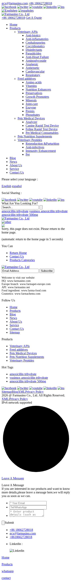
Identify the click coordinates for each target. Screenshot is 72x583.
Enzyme (31, 107)
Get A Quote (34, 17)
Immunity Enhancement (41, 151)
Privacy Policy (34, 391)
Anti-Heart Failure (37, 57)
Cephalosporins (35, 42)
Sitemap (15, 332)
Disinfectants (34, 50)
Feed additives (27, 78)
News (13, 161)
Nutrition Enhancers (38, 89)
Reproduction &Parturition (42, 143)
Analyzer (31, 122)
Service (14, 169)
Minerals (31, 100)
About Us (16, 165)
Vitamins (31, 86)
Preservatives (34, 93)
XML (21, 391)
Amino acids (34, 82)
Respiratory (33, 75)
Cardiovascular (35, 71)
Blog (13, 158)
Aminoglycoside (36, 60)
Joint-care (32, 104)
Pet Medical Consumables (42, 132)
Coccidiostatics (35, 46)
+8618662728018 (21, 537)
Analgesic (32, 64)
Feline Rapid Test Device (42, 129)
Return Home (18, 253)
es (32, 10)
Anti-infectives (35, 147)
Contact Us (17, 172)
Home (13, 24)
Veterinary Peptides (30, 140)
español (17, 186)
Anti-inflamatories (37, 39)
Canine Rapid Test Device (42, 125)
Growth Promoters (37, 96)
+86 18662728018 (40, 3)
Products (15, 28)
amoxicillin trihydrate (15, 211)
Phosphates (33, 114)
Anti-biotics (33, 35)
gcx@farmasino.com (15, 3)
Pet (28, 154)
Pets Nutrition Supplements (35, 136)
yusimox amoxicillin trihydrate (48, 211)
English (6, 186)
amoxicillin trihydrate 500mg (20, 214)
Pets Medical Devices (31, 118)
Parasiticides (33, 53)
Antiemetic (32, 68)
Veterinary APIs (28, 31)
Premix (30, 111)
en (15, 10)
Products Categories (22, 260)
